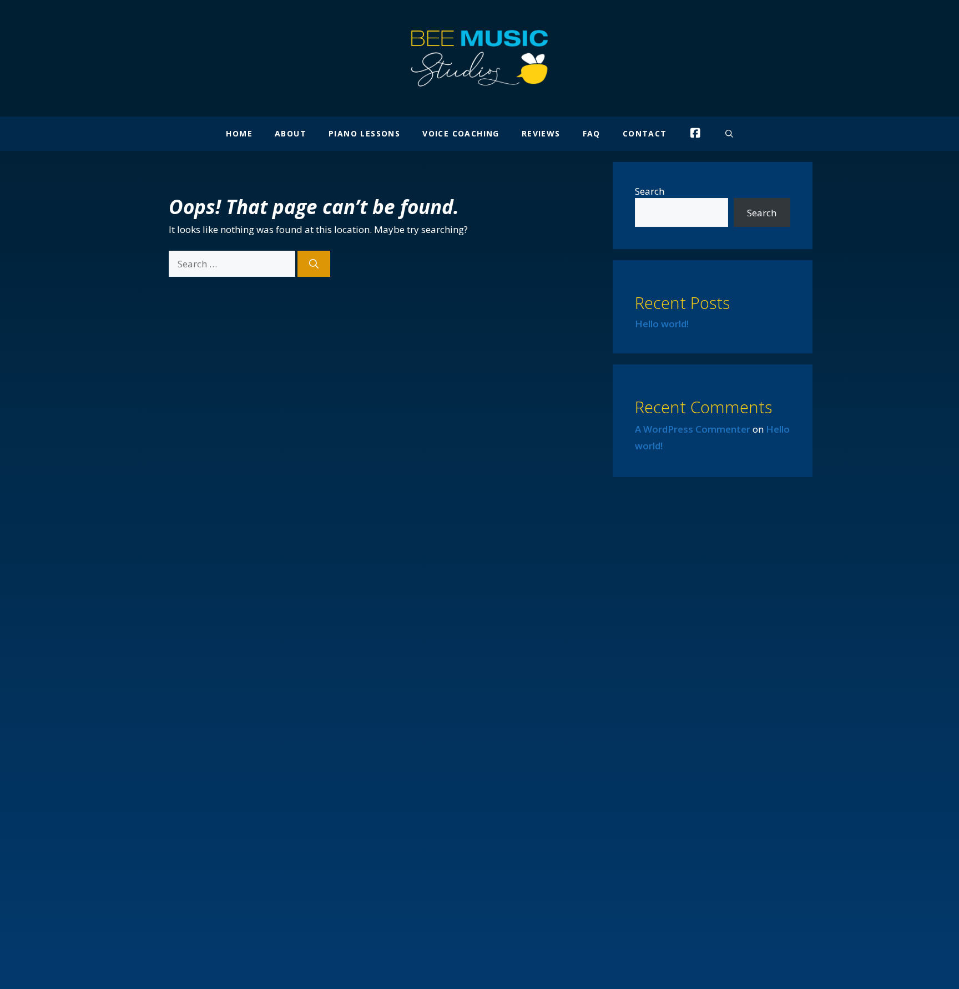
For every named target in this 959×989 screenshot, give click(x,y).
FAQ (591, 133)
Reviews (541, 133)
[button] (729, 133)
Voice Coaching (460, 133)
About (290, 133)
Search (649, 191)
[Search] (313, 264)
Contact (645, 133)
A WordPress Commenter (692, 429)
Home (239, 133)
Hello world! (662, 323)
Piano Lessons (364, 133)
